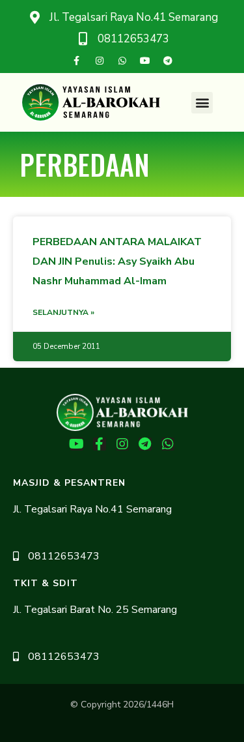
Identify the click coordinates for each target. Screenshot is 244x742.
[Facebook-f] (76, 60)
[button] (202, 102)
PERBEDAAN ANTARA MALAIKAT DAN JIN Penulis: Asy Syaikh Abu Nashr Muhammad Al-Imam (117, 261)
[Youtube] (145, 60)
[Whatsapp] (122, 60)
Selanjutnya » (63, 312)
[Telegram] (167, 60)
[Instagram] (99, 60)
